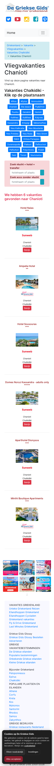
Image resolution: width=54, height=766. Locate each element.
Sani (14, 155)
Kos (11, 701)
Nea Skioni (42, 133)
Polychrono (28, 149)
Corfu (12, 694)
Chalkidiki (14, 680)
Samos (13, 716)
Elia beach (26, 106)
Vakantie (28, 45)
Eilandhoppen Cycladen (22, 615)
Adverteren (15, 640)
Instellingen (33, 752)
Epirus (12, 676)
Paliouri (27, 144)
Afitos (13, 101)
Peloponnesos (17, 673)
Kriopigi (25, 123)
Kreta (12, 698)
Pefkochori (41, 144)
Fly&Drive (40, 106)
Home (11, 33)
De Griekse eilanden (20, 651)
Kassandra (13, 123)
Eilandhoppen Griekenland (24, 612)
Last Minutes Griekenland (23, 626)
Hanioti (38, 112)
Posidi (41, 149)
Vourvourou (36, 155)
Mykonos (14, 705)
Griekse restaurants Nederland (26, 726)
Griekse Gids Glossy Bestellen (26, 637)
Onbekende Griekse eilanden (25, 658)
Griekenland (13, 45)
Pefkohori (14, 149)
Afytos (24, 101)
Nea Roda (27, 133)
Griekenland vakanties (21, 619)
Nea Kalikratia (17, 128)
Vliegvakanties (15, 48)
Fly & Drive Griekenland (22, 622)
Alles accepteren (13, 759)
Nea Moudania (35, 128)
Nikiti (16, 139)
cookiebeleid (29, 746)
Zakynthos (15, 719)
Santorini (14, 709)
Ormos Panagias (31, 139)
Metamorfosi (40, 123)
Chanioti (13, 106)
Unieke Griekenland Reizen (24, 608)
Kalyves (39, 117)
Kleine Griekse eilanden (22, 662)
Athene (13, 691)
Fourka (15, 112)
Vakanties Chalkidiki (18, 52)
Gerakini (27, 112)
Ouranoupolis (13, 144)
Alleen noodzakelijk (14, 752)
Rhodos (13, 712)
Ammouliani (36, 101)
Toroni (23, 155)
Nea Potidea (12, 133)
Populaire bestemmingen (23, 655)
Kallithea (27, 117)
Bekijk (27, 250)
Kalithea (14, 117)
